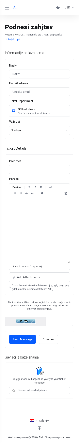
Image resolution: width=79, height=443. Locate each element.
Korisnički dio (34, 34)
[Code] (26, 193)
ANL (15, 7)
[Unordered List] (15, 193)
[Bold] (29, 187)
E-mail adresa (18, 83)
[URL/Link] (50, 187)
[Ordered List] (21, 193)
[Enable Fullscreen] (66, 193)
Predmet (15, 161)
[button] (39, 277)
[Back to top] (39, 428)
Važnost (14, 121)
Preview (17, 187)
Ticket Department (21, 101)
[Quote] (32, 193)
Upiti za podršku (53, 34)
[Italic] (35, 187)
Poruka (14, 178)
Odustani (48, 339)
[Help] (42, 193)
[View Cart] (58, 7)
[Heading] (41, 187)
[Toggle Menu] (6, 7)
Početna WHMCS (14, 34)
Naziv (13, 65)
